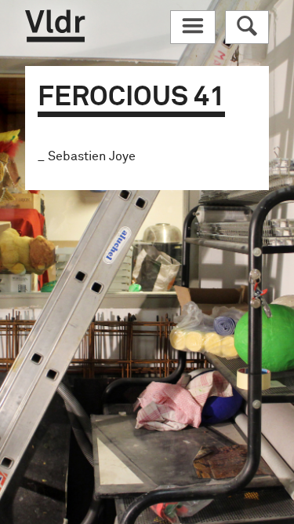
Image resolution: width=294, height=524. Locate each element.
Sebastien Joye (92, 156)
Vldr (55, 25)
